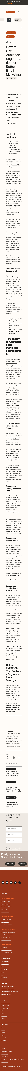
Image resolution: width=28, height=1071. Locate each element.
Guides (2, 1035)
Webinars (3, 1032)
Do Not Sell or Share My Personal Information (12, 1059)
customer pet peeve (11, 363)
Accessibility (4, 1062)
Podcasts (9, 784)
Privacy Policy (4, 1054)
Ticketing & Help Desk (6, 919)
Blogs (19, 769)
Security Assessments (6, 940)
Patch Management (5, 904)
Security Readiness (5, 937)
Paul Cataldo (10, 731)
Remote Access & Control (6, 906)
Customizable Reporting (6, 924)
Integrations (3, 966)
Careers (3, 1013)
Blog (2, 1027)
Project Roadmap (5, 964)
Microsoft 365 (4, 977)
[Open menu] (19, 12)
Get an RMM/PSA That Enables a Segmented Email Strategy (15, 151)
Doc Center (3, 1040)
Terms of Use (4, 1056)
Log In (16, 20)
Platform (4, 893)
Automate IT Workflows (6, 994)
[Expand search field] (9, 20)
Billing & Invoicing (5, 922)
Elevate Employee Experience (7, 989)
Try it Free (10, 36)
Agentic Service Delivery (6, 950)
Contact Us (3, 1018)
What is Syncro (4, 1008)
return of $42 (15, 165)
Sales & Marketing (11, 78)
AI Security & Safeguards (6, 952)
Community (3, 1037)
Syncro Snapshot (5, 961)
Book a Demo (10, 11)
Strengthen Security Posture (7, 986)
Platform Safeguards (6, 1051)
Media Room (4, 1016)
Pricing (2, 1010)
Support (17, 19)
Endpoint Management (6, 901)
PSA (2, 975)
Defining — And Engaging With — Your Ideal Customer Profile (13, 789)
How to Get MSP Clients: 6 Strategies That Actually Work (13, 773)
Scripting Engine (4, 909)
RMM (2, 972)
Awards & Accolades (5, 1002)
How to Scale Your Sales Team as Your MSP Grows (12, 804)
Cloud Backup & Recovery (7, 934)
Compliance (4, 1048)
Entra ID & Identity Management (8, 932)
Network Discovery (5, 912)
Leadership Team (5, 1005)
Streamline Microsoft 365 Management (9, 991)
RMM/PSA (16, 685)
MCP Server (4, 947)
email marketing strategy (13, 259)
